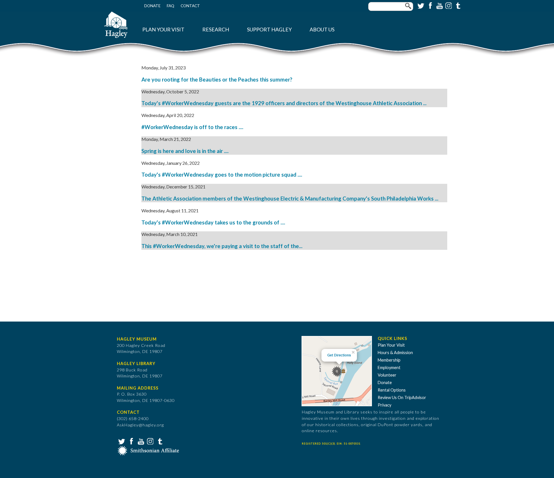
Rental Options (392, 390)
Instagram (448, 5)
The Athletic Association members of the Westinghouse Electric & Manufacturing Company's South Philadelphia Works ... (289, 198)
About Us (322, 29)
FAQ (170, 5)
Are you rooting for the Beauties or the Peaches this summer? (216, 79)
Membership (389, 360)
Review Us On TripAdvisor (402, 397)
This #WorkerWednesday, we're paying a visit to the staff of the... (221, 246)
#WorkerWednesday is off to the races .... (192, 127)
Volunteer (387, 375)
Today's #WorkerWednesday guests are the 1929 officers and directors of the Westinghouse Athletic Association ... (283, 103)
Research (215, 29)
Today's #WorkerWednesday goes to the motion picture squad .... (221, 174)
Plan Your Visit (163, 29)
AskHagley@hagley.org (140, 424)
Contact (190, 5)
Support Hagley (269, 29)
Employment (389, 367)
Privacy (384, 405)
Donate (152, 5)
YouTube (439, 5)
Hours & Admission (395, 352)
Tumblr (457, 5)
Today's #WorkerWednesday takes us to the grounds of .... (213, 222)
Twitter (420, 5)
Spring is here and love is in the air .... (185, 151)
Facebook (429, 5)
